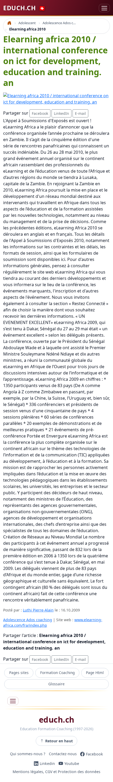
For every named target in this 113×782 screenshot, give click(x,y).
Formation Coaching (57, 672)
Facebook (40, 113)
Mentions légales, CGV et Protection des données (56, 771)
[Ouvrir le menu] (12, 701)
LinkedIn (61, 113)
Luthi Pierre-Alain (38, 610)
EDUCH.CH (24, 8)
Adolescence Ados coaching (27, 619)
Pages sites (19, 672)
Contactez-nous (63, 754)
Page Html (95, 672)
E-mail (80, 113)
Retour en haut (59, 740)
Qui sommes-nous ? (27, 754)
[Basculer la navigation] (104, 8)
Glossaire (56, 683)
